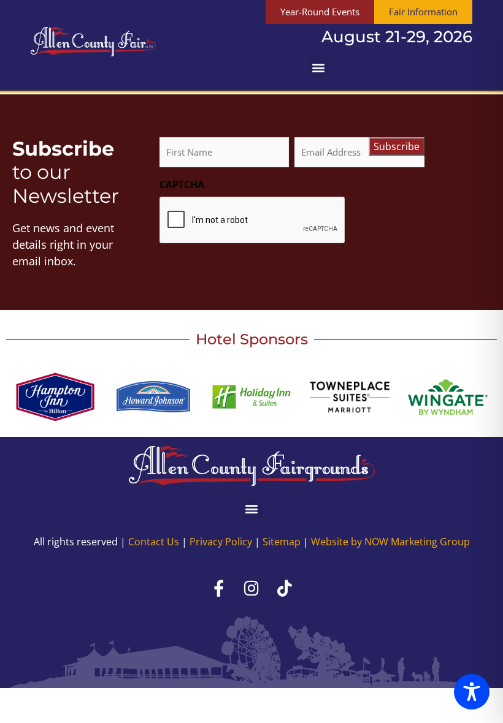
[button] (319, 67)
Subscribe (397, 146)
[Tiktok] (284, 587)
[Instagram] (251, 587)
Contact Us (153, 541)
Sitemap (282, 541)
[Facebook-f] (218, 587)
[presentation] (252, 220)
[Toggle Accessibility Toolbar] (472, 692)
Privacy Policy (221, 541)
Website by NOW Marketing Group (390, 541)
